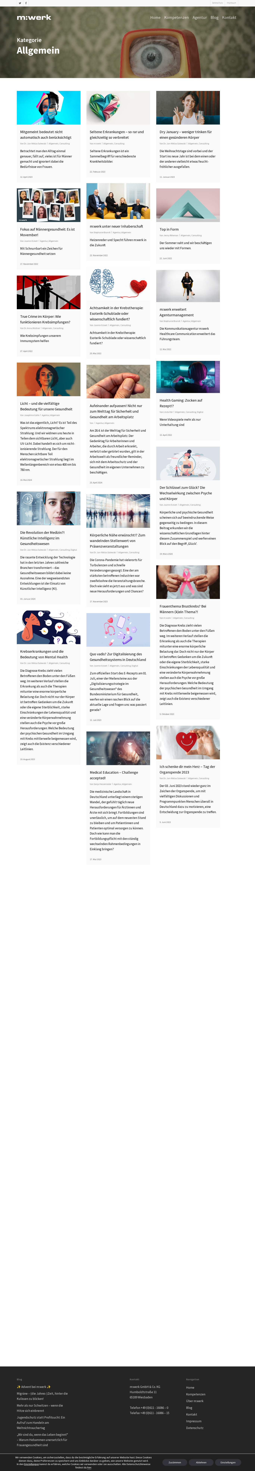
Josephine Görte (31, 415)
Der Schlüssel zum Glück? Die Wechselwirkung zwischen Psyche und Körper (186, 493)
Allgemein (53, 143)
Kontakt (191, 1414)
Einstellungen (31, 1464)
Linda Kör (168, 412)
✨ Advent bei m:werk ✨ (34, 1387)
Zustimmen (175, 1462)
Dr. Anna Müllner (32, 328)
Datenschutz (194, 1428)
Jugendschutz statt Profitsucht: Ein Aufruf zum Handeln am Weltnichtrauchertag (41, 1422)
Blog (189, 1408)
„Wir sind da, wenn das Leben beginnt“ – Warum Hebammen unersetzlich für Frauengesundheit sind (42, 1440)
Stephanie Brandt (102, 232)
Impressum (193, 1421)
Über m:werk (194, 1401)
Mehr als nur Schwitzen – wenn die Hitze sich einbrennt (40, 1408)
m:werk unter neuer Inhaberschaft (116, 226)
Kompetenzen (195, 1394)
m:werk (97, 143)
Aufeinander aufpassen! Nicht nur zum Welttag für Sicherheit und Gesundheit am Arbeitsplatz (116, 411)
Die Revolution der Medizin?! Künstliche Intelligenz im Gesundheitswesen (42, 538)
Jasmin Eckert (31, 241)
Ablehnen (201, 1462)
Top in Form (169, 229)
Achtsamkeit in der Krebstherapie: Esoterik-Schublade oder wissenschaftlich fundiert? (116, 313)
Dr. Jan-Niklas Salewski (35, 143)
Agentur (116, 232)
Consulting (64, 143)
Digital (200, 412)
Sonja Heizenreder (102, 784)
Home (190, 1387)
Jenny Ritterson (171, 235)
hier (89, 1467)
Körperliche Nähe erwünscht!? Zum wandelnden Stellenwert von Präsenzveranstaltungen (117, 541)
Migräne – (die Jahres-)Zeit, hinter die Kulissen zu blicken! (42, 1396)
